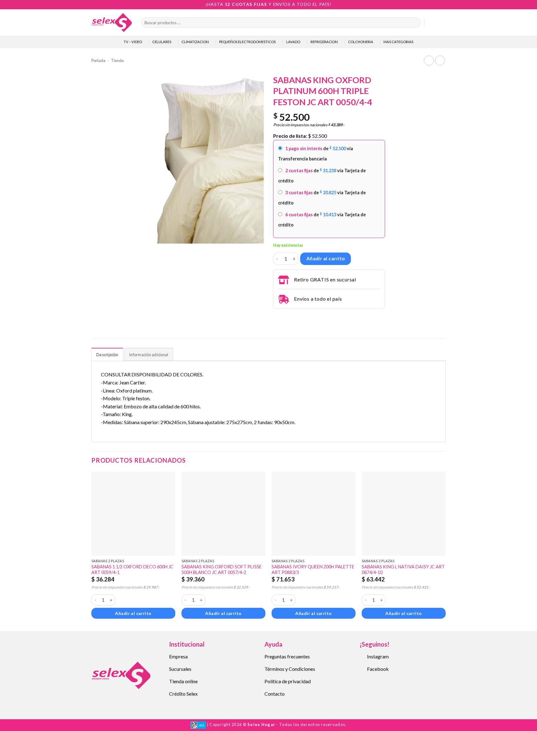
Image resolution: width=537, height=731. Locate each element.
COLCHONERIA (360, 42)
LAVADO (293, 42)
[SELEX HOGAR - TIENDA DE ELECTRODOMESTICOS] (111, 22)
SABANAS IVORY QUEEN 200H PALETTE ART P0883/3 (313, 569)
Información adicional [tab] (148, 354)
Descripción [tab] (107, 354)
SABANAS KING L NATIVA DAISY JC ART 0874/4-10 (403, 569)
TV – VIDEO (133, 42)
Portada (98, 60)
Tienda (117, 60)
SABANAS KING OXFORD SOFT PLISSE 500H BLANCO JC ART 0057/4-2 (221, 569)
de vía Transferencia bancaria (315, 153)
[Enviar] (415, 22)
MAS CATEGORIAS (398, 42)
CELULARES (161, 42)
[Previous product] (440, 60)
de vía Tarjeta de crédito (322, 175)
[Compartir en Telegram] (276, 317)
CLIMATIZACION (195, 42)
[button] (432, 22)
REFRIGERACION (324, 42)
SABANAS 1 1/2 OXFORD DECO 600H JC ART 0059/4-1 (132, 569)
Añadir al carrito (325, 258)
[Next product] (429, 60)
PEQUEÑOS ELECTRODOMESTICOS (247, 42)
